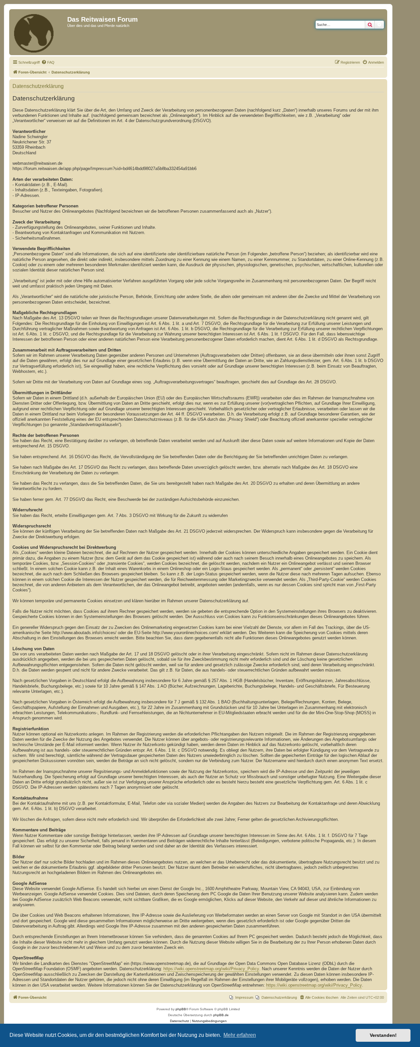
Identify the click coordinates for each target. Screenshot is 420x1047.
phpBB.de (221, 1015)
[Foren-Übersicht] (39, 32)
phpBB (181, 1009)
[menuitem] (47, 62)
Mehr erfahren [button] (239, 1035)
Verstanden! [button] (383, 1035)
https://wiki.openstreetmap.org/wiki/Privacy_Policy (211, 969)
